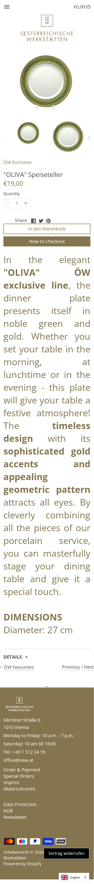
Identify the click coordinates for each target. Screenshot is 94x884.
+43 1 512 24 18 (29, 752)
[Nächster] (89, 137)
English (75, 877)
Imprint (11, 782)
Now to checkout (47, 241)
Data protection (19, 804)
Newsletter (14, 817)
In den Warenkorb (47, 229)
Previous (71, 667)
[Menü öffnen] (6, 6)
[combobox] (74, 877)
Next (89, 667)
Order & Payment (21, 770)
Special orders (18, 776)
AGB (8, 811)
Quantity (11, 193)
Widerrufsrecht (19, 789)
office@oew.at (18, 760)
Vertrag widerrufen (66, 853)
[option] (28, 133)
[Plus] (25, 203)
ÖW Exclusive (17, 162)
